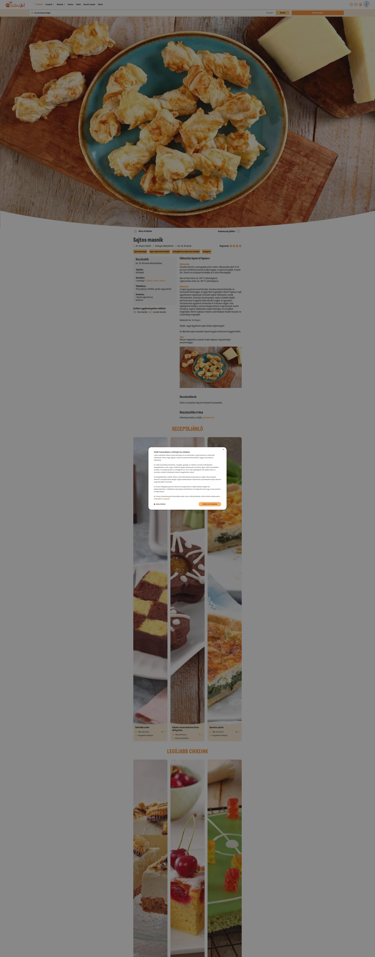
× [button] (223, 449)
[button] (160, 504)
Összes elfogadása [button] (209, 504)
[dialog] (187, 478)
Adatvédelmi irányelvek (162, 499)
